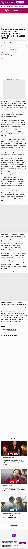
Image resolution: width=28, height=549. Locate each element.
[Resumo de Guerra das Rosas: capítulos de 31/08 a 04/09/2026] (14, 448)
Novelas (4, 26)
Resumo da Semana (14, 513)
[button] (22, 543)
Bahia (5, 6)
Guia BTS (16, 6)
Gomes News (10, 6)
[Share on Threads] (10, 43)
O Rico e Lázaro (12, 329)
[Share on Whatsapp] (7, 43)
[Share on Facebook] (2, 43)
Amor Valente (7, 485)
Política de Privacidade (7, 543)
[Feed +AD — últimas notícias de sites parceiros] (2, 6)
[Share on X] (5, 43)
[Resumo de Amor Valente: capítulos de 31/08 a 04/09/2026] (14, 476)
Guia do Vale (21, 6)
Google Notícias (14, 49)
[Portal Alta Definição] (14, 535)
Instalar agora (20, 2)
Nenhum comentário (5, 54)
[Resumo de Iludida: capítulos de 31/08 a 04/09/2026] (14, 504)
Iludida (5, 513)
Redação (7, 52)
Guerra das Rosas (8, 457)
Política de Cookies (12, 542)
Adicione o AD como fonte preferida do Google (15, 45)
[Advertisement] (14, 18)
